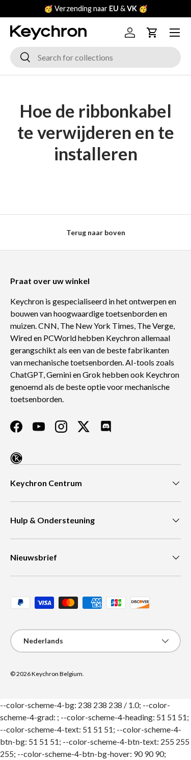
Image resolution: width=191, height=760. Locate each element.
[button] (152, 32)
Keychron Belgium (57, 674)
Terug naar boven (95, 232)
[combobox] (95, 57)
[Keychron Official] (16, 458)
